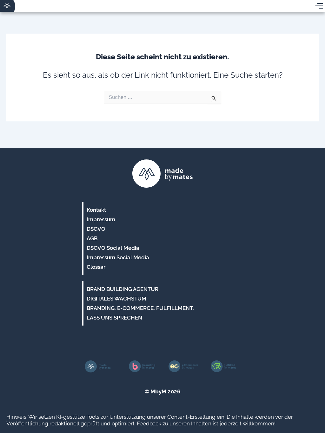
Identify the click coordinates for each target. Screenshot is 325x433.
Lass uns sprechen (114, 317)
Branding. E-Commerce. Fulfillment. (140, 308)
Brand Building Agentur (122, 289)
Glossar (96, 267)
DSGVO (96, 229)
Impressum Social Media (118, 257)
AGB (92, 238)
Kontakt (96, 210)
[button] (14, 419)
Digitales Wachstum (116, 298)
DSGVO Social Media (113, 248)
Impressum (101, 219)
